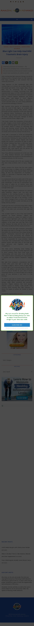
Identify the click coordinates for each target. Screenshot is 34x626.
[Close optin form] (31, 298)
